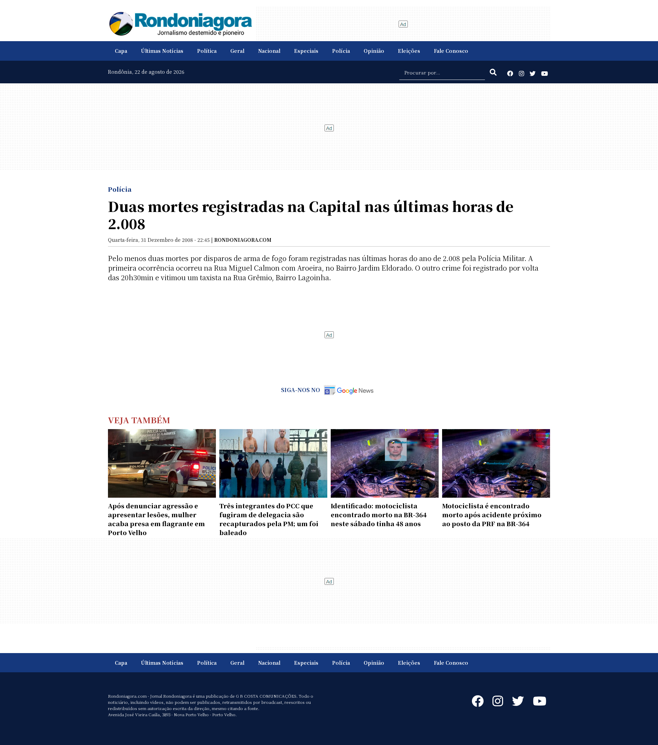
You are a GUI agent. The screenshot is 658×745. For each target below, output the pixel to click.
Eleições (409, 50)
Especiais (306, 50)
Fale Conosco (451, 50)
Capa (121, 50)
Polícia (341, 50)
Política (207, 50)
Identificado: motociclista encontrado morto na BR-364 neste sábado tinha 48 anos (379, 514)
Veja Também (139, 420)
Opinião (374, 50)
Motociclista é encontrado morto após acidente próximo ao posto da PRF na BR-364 (491, 514)
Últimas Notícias (162, 50)
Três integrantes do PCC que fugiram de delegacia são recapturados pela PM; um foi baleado (268, 519)
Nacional (269, 50)
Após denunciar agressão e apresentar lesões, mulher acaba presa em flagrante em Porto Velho (156, 519)
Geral (237, 50)
